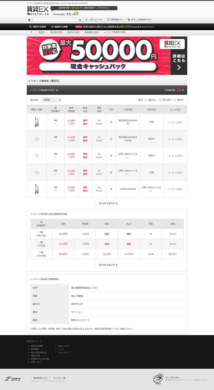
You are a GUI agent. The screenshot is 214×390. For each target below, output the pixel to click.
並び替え (34, 100)
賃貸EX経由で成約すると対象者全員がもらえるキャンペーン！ (115, 26)
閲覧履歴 (117, 19)
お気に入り (95, 20)
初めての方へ (64, 346)
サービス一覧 (59, 378)
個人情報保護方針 (39, 352)
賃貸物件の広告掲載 (40, 359)
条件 (140, 100)
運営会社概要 (37, 346)
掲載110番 (35, 356)
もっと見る (175, 122)
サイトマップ (64, 352)
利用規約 (35, 349)
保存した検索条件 (141, 19)
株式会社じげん (41, 378)
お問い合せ (36, 362)
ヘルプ (61, 349)
